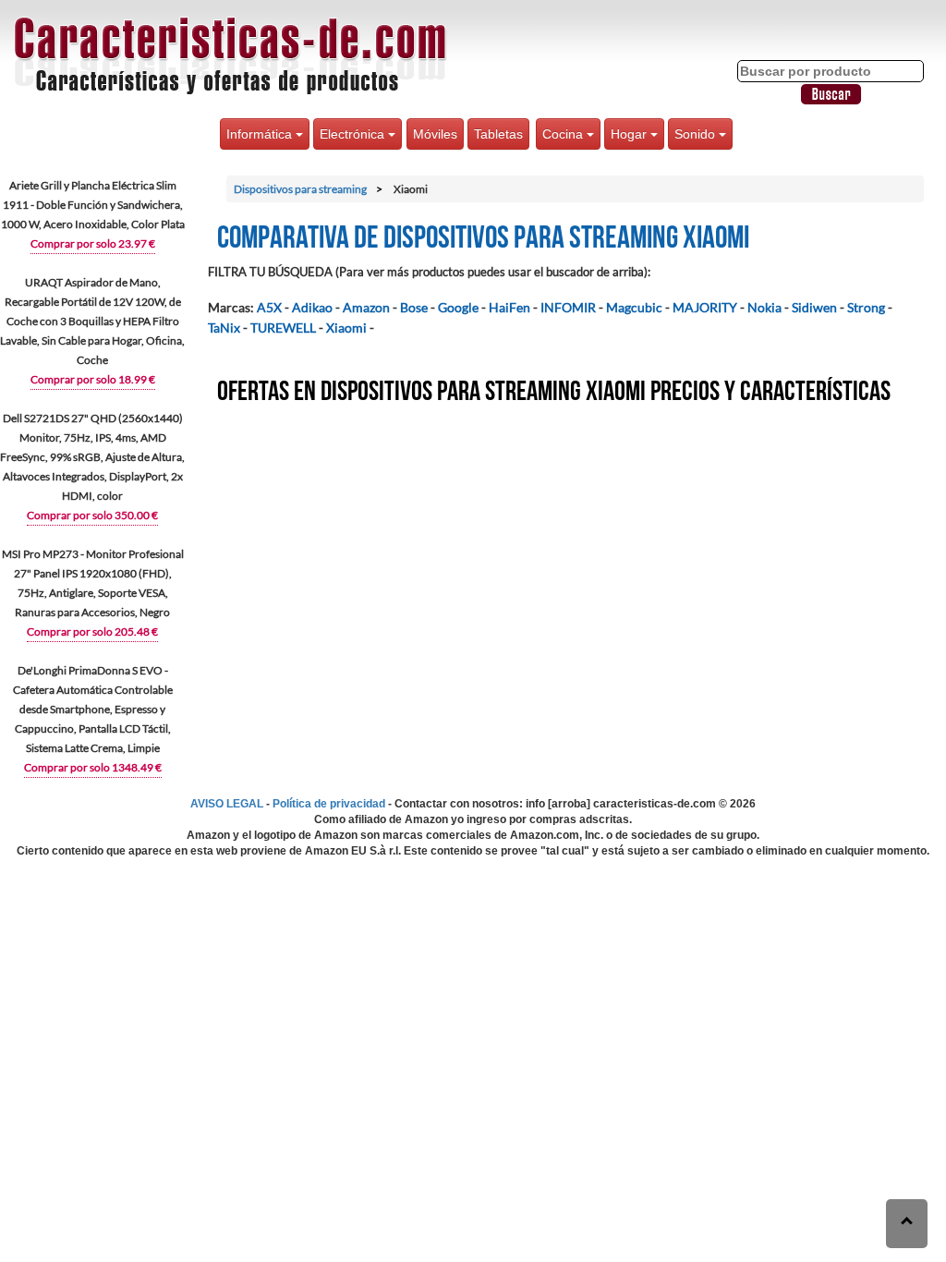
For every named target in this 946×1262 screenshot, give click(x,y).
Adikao (312, 307)
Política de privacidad (329, 803)
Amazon (366, 307)
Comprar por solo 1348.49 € (93, 767)
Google (458, 307)
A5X (269, 307)
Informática (261, 134)
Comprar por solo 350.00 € (92, 515)
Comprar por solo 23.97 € (92, 243)
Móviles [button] (435, 134)
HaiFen (509, 307)
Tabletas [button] (498, 134)
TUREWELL (283, 327)
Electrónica (354, 134)
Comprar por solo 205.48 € (92, 631)
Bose (414, 307)
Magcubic (634, 307)
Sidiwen (814, 307)
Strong (866, 307)
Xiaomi (346, 327)
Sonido (696, 134)
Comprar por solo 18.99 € (92, 379)
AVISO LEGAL (226, 803)
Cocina (564, 134)
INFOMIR (568, 307)
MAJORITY (705, 307)
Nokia (764, 307)
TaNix (224, 327)
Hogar (630, 134)
